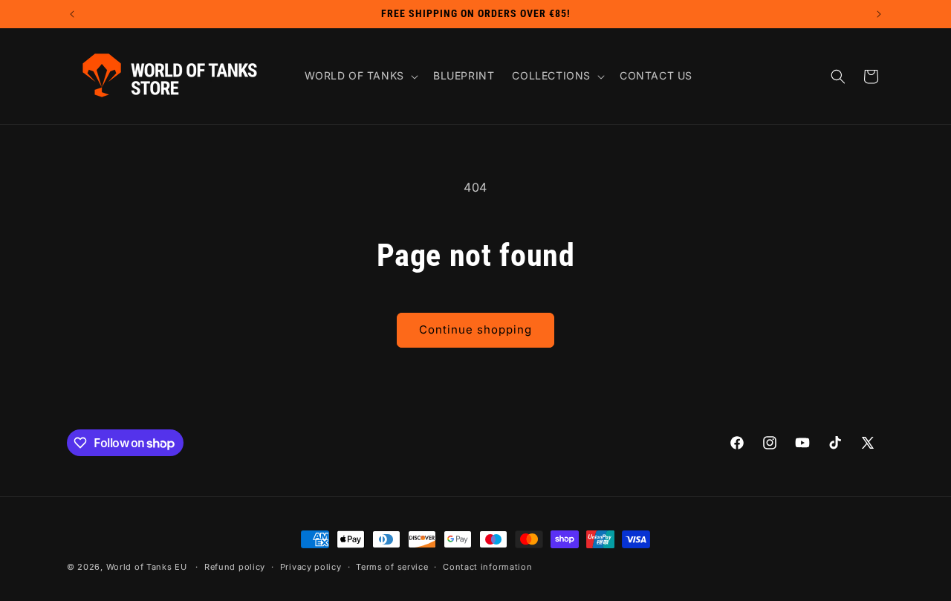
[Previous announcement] (72, 14)
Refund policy (234, 567)
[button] (360, 75)
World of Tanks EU (146, 567)
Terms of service (392, 567)
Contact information (487, 567)
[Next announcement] (879, 14)
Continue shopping (475, 329)
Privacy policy (311, 567)
